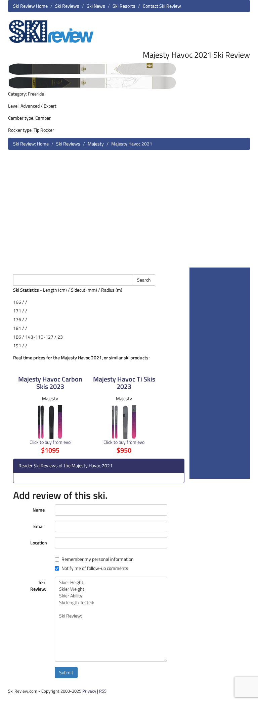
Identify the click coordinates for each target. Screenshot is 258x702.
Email (39, 526)
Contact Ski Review (162, 5)
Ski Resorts (124, 5)
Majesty (96, 143)
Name (39, 509)
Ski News (96, 5)
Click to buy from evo (50, 442)
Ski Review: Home (31, 143)
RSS (102, 691)
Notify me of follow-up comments (94, 568)
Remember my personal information (97, 559)
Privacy (89, 691)
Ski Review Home (30, 5)
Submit (66, 672)
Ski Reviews (67, 5)
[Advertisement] (129, 211)
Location (38, 542)
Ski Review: (38, 585)
